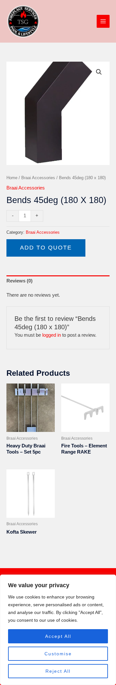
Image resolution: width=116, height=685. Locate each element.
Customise (58, 653)
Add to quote (46, 247)
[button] (99, 72)
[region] (58, 630)
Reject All (58, 671)
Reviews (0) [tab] (19, 280)
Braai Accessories (38, 177)
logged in (51, 335)
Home (11, 177)
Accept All (58, 636)
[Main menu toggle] (103, 21)
